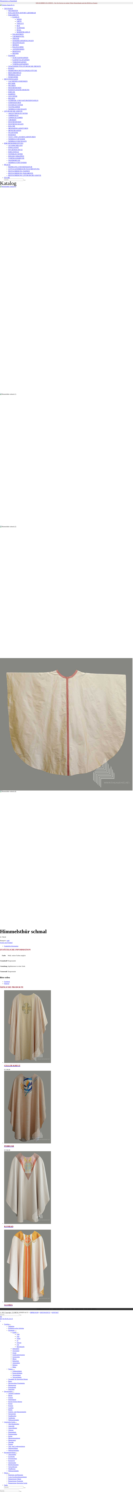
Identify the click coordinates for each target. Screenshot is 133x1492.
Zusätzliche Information (11, 946)
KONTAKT (55, 1312)
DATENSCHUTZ (45, 1312)
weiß (8, 940)
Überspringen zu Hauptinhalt (8, 1)
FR (6, 1319)
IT (12, 1319)
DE (1, 1317)
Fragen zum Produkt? (6, 942)
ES (10, 1319)
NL (8, 1319)
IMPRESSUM (34, 1312)
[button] (7, 177)
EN (3, 1319)
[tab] (68, 946)
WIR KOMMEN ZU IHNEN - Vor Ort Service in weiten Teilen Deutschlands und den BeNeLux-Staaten (66, 3)
